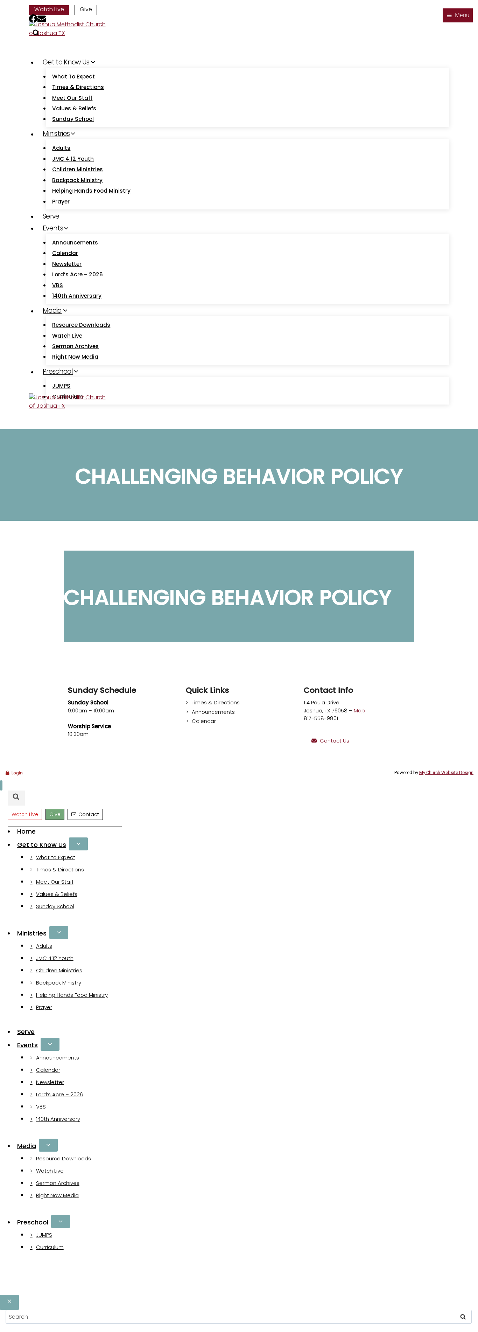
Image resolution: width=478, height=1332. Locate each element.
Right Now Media (75, 356)
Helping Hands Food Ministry (91, 190)
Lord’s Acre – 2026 (77, 274)
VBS (57, 285)
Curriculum (50, 1247)
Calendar (65, 253)
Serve (51, 216)
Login (17, 773)
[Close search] (9, 1302)
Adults (61, 148)
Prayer (61, 201)
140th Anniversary (76, 295)
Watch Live (49, 9)
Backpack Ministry (77, 180)
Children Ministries (77, 169)
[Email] (41, 20)
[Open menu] (457, 15)
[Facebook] (33, 20)
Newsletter (67, 264)
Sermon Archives (75, 346)
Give (86, 9)
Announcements (75, 242)
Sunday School (73, 119)
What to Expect (73, 76)
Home (26, 831)
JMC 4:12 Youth (73, 159)
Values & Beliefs (74, 108)
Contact (88, 814)
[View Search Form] (16, 798)
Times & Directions (78, 87)
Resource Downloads (81, 325)
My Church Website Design (446, 772)
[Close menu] (1, 785)
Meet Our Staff (72, 98)
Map (359, 710)
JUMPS (61, 385)
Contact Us (334, 740)
